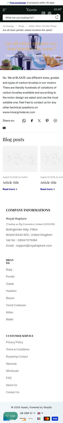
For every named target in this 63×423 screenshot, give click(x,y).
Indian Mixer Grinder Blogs (43, 26)
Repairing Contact (17, 356)
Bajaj (9, 269)
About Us (11, 385)
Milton (9, 312)
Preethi (10, 276)
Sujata (10, 283)
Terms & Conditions (17, 349)
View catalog (5, 9)
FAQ (8, 377)
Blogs (21, 26)
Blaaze (10, 298)
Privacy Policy (14, 342)
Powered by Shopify (41, 407)
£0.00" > (57, 12)
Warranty (11, 363)
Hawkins (11, 291)
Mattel (9, 319)
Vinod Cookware (16, 305)
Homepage (8, 26)
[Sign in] (49, 13)
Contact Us (12, 392)
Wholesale (12, 371)
